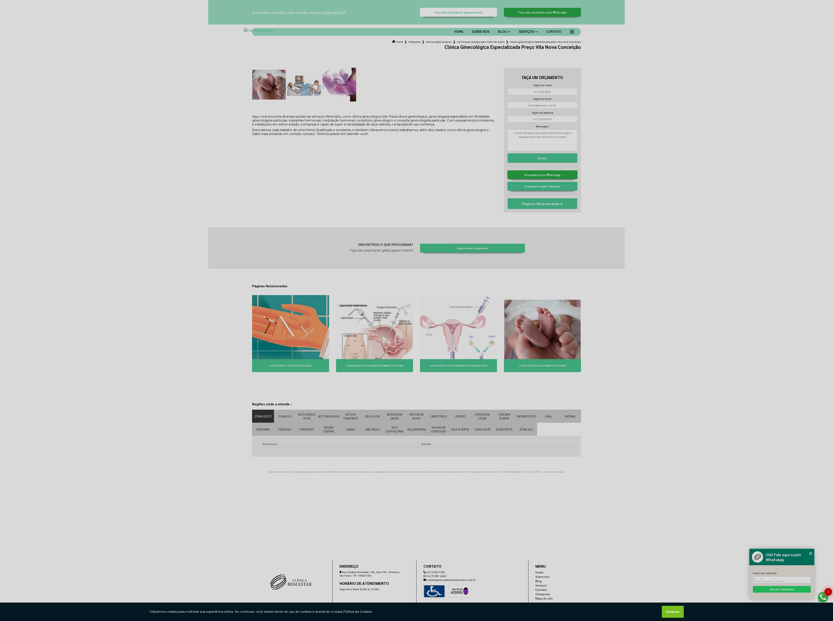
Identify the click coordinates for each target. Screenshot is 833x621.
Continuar (672, 611)
